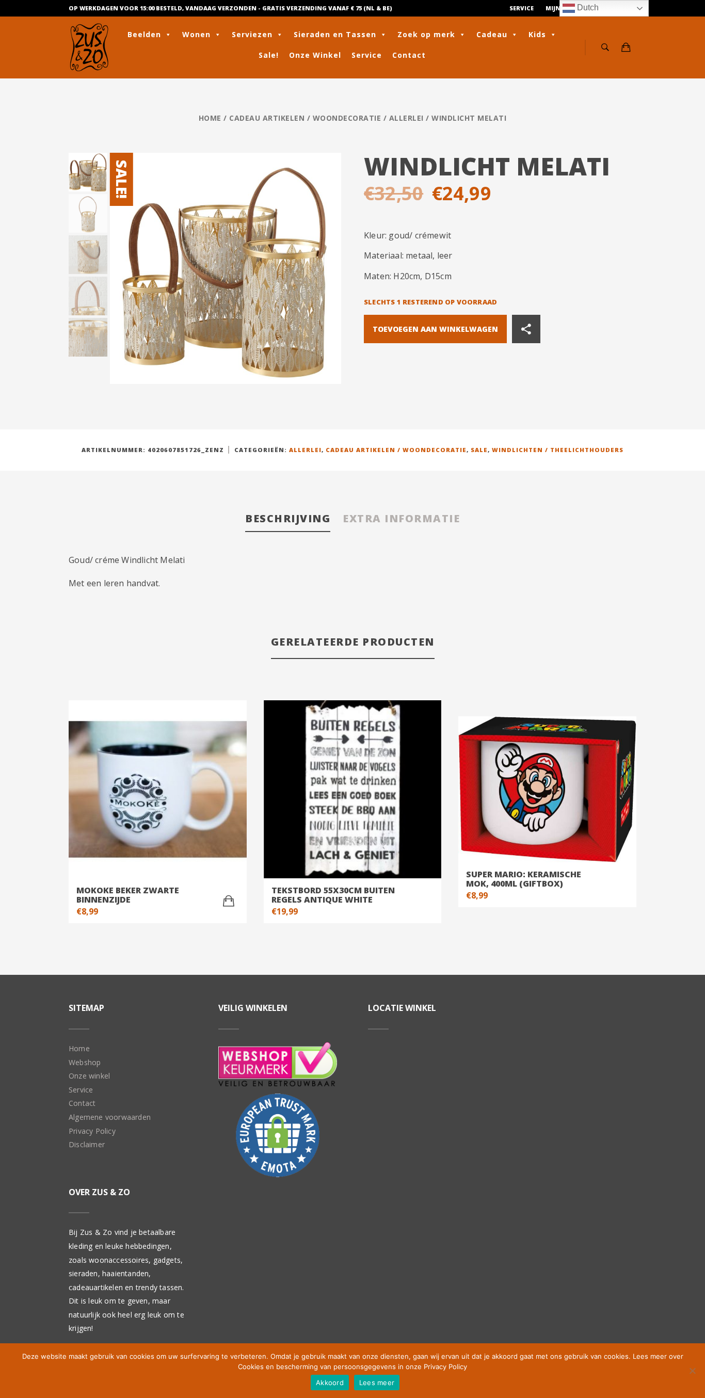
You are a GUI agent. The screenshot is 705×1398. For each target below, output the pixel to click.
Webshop (85, 1062)
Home (210, 118)
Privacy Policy (92, 1131)
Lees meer (376, 1382)
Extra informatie (401, 518)
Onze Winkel (315, 55)
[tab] (287, 519)
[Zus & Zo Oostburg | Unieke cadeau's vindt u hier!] (89, 47)
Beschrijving (287, 518)
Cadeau (491, 34)
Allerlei (406, 118)
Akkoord (330, 1382)
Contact (409, 55)
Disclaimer (87, 1144)
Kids (537, 34)
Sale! (269, 55)
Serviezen (252, 34)
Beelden (144, 34)
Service (521, 8)
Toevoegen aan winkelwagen (435, 329)
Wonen (196, 34)
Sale (479, 450)
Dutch (587, 7)
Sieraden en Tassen (335, 34)
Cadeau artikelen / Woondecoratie (305, 118)
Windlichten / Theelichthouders (557, 450)
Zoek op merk (426, 34)
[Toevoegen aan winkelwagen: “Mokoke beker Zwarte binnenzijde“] (229, 901)
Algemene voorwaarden (110, 1117)
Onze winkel (89, 1076)
